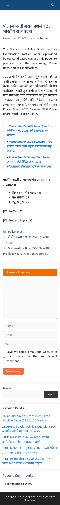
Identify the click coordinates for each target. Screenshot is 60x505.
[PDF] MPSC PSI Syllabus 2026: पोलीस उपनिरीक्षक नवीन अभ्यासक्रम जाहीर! (25, 440)
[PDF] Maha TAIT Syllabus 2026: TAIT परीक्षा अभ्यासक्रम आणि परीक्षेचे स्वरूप (29, 450)
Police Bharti (16, 231)
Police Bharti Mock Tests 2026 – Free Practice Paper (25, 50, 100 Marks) (26, 418)
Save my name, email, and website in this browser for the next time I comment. (32, 356)
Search (6, 388)
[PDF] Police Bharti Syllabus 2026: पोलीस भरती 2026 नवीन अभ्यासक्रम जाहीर (27, 461)
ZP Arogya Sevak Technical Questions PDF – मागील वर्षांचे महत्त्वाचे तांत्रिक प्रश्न (29, 429)
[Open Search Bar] (52, 5)
